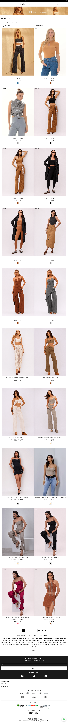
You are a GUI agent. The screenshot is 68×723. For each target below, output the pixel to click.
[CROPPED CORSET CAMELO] (50, 352)
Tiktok (45, 676)
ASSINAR (34, 668)
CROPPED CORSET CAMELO (50, 377)
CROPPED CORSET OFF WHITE (17, 437)
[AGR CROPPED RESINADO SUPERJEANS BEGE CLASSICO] (50, 472)
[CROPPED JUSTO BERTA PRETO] (50, 532)
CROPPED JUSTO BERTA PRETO (50, 557)
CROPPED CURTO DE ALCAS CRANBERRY (17, 377)
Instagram (34, 676)
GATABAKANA (24, 4)
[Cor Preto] (50, 143)
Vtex (31, 713)
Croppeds (14, 22)
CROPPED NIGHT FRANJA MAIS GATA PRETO (17, 497)
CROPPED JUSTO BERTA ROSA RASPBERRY (18, 617)
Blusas (9, 22)
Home (3, 22)
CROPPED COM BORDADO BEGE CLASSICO (50, 437)
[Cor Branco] (17, 383)
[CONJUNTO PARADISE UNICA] (18, 52)
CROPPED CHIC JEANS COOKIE (50, 76)
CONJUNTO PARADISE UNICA (17, 76)
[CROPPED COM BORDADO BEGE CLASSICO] (50, 412)
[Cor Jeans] (17, 83)
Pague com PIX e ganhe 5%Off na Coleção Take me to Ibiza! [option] (34, 0)
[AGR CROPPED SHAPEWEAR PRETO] (50, 172)
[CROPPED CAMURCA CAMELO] (18, 172)
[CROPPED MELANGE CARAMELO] (18, 292)
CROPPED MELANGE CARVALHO (50, 317)
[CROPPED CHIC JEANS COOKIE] (50, 52)
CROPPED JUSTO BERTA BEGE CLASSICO (17, 557)
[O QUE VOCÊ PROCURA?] (58, 4)
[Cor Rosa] (17, 623)
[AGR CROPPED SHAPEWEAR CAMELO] (18, 232)
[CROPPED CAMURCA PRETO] (50, 112)
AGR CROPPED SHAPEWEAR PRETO (50, 196)
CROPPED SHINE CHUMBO (50, 257)
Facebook (22, 676)
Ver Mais (34, 650)
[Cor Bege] (50, 443)
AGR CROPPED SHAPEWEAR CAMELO (17, 257)
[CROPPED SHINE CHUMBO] (50, 232)
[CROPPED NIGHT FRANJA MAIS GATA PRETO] (18, 472)
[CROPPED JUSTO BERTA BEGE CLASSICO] (18, 532)
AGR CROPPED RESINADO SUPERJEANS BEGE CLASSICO (50, 497)
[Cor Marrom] (50, 83)
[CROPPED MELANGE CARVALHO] (50, 292)
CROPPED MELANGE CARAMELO (18, 317)
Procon (33, 704)
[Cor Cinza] (17, 143)
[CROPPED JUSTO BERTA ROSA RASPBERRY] (18, 592)
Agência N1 (37, 713)
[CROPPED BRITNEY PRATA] (18, 112)
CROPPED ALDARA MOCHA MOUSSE (50, 617)
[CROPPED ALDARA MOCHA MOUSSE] (50, 592)
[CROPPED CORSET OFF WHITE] (18, 412)
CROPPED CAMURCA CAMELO (17, 196)
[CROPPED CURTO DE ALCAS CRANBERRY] (18, 352)
